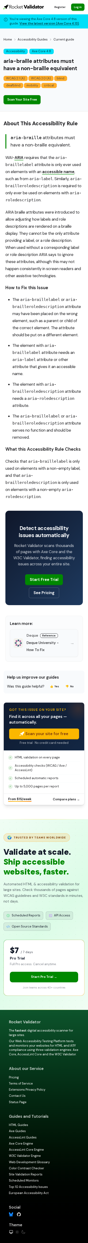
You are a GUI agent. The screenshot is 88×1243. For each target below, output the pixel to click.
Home (8, 39)
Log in (78, 7)
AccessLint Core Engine (26, 1150)
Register (59, 7)
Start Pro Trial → (44, 977)
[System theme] (11, 1232)
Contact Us (17, 1096)
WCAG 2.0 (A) (41, 78)
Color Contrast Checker (26, 1168)
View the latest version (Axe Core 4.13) (49, 23)
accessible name (58, 171)
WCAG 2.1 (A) (15, 78)
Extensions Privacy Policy (27, 1090)
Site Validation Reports (25, 1174)
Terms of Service (21, 1083)
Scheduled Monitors (24, 1180)
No (69, 686)
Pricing (14, 1077)
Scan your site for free (46, 733)
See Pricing (44, 592)
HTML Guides (18, 1125)
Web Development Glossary (29, 1162)
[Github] (19, 1214)
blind (60, 78)
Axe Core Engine (21, 1144)
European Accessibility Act (29, 1193)
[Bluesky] (11, 1214)
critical (49, 85)
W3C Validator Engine (25, 1156)
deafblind (13, 85)
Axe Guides (17, 1131)
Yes (54, 686)
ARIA (19, 157)
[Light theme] (17, 1232)
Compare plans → (66, 799)
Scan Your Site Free (22, 99)
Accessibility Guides (33, 39)
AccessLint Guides (23, 1137)
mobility (32, 85)
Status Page (18, 1102)
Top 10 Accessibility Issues (28, 1187)
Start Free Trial (44, 579)
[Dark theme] (23, 1232)
